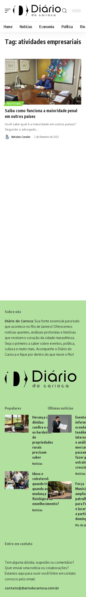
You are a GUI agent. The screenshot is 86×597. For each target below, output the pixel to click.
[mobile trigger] (9, 11)
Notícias (14, 103)
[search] (64, 11)
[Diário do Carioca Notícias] (37, 11)
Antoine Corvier (20, 137)
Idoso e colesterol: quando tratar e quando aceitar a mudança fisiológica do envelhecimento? (45, 489)
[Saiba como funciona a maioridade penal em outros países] (43, 82)
